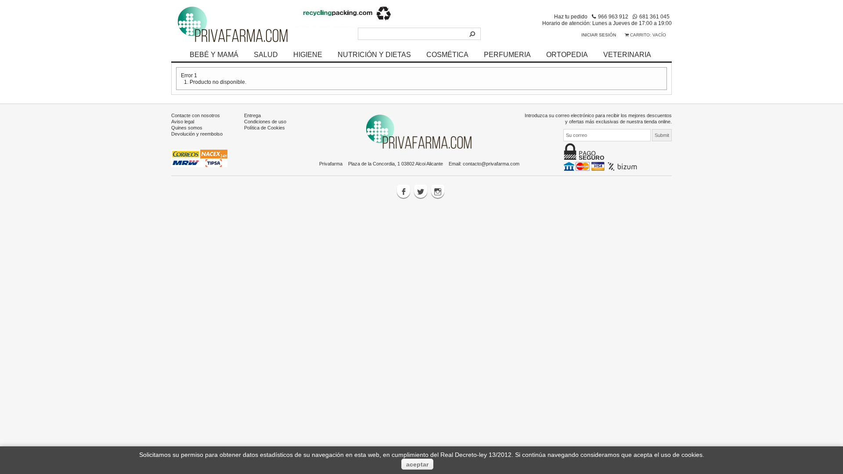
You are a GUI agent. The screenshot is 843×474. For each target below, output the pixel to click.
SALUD (266, 54)
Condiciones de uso (265, 121)
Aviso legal (182, 121)
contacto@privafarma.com (491, 164)
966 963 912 (613, 16)
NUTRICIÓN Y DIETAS (374, 54)
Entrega (252, 115)
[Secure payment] (601, 166)
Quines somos (186, 128)
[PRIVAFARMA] (233, 24)
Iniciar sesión (598, 35)
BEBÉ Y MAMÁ (214, 54)
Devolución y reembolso (197, 134)
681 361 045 (654, 16)
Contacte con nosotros (195, 115)
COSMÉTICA (447, 54)
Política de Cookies (264, 128)
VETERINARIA (627, 54)
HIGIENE (307, 54)
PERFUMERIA (507, 54)
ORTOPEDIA (567, 54)
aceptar (417, 464)
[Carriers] (199, 158)
